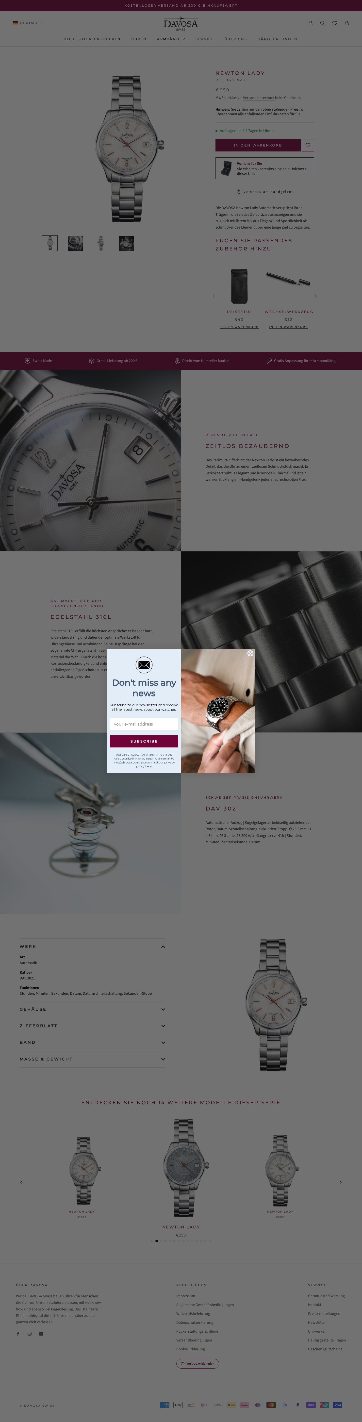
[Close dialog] (250, 653)
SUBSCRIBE (144, 741)
